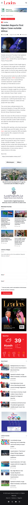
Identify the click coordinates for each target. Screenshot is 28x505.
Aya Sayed (4, 34)
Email (3, 281)
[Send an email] (7, 34)
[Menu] (2, 3)
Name (3, 274)
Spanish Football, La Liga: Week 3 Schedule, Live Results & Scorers (18, 484)
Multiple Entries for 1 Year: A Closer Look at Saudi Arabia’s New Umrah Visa (18, 368)
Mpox (19, 162)
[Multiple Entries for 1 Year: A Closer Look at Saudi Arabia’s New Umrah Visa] (5, 367)
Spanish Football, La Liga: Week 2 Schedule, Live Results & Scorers (18, 376)
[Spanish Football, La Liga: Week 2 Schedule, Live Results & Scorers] (5, 376)
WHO (13, 78)
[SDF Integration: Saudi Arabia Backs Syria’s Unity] (7, 233)
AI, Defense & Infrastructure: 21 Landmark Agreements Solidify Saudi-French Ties (18, 405)
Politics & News (9, 15)
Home (3, 15)
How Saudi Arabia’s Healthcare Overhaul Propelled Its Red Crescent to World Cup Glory (20, 221)
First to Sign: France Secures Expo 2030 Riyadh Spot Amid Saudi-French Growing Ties (20, 241)
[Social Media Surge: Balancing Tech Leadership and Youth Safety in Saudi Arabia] (5, 442)
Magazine (20, 498)
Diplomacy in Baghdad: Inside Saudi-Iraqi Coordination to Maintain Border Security (5, 222)
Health (3, 19)
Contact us (14, 498)
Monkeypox (10, 162)
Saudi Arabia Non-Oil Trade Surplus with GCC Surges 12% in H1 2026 (18, 464)
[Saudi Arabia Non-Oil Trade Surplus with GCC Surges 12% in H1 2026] (5, 464)
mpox (7, 59)
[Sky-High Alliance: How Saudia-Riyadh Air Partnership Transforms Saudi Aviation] (5, 472)
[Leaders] (10, 2)
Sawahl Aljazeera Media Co (13, 493)
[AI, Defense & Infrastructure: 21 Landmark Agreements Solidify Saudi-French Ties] (5, 404)
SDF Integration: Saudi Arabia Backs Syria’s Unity (6, 240)
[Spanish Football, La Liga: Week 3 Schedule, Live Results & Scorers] (5, 483)
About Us (8, 498)
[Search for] (26, 3)
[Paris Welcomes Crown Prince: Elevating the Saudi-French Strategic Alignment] (5, 385)
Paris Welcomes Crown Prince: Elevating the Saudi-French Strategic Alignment (18, 385)
